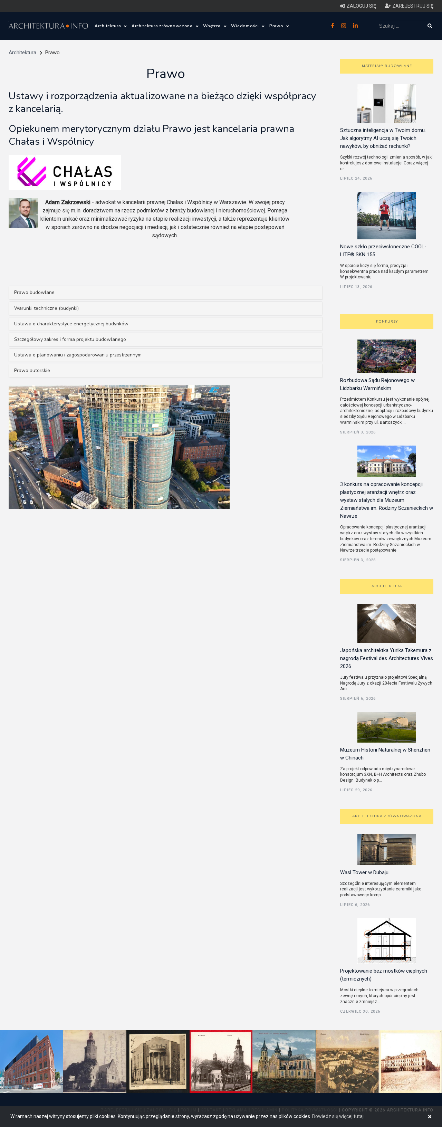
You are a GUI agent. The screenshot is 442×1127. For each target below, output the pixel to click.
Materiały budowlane (387, 66)
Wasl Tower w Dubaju (364, 872)
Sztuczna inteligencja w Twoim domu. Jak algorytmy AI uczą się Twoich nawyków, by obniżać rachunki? (383, 138)
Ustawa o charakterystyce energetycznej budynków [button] (71, 324)
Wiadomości (245, 26)
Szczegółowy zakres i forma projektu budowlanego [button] (70, 339)
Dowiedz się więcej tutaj (338, 1116)
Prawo (277, 26)
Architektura (108, 26)
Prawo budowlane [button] (34, 292)
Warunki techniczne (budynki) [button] (46, 308)
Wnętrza (212, 26)
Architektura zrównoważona (163, 26)
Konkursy (387, 321)
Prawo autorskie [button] (32, 370)
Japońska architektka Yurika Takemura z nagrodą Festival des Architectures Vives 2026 (386, 658)
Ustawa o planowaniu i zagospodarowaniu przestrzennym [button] (78, 355)
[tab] (166, 292)
